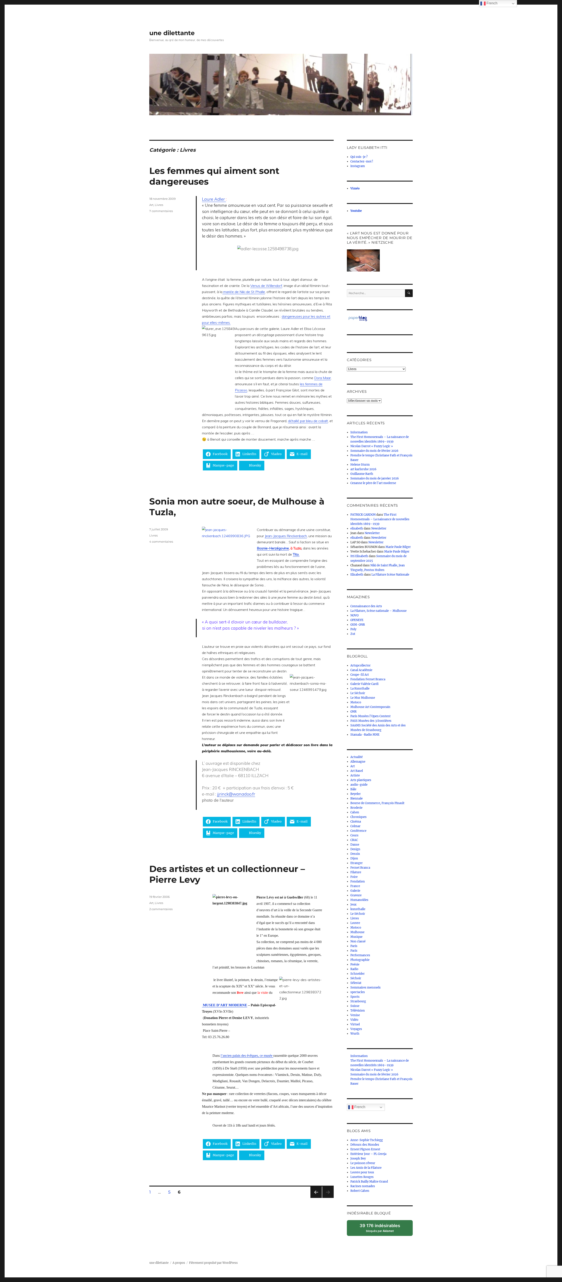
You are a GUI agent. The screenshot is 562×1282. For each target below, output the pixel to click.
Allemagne (357, 761)
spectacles (357, 992)
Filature (355, 872)
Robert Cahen (359, 1191)
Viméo (355, 188)
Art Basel (356, 771)
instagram (357, 166)
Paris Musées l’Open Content (370, 716)
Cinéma (355, 821)
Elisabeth (356, 574)
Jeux (353, 904)
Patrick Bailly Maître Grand (369, 1181)
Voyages (356, 1029)
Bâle (353, 789)
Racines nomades (362, 1186)
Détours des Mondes (364, 1145)
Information (359, 432)
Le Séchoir (357, 693)
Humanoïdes (359, 900)
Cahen (354, 812)
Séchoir (355, 978)
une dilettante (172, 33)
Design (355, 849)
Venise (355, 1015)
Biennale (356, 798)
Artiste (355, 775)
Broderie (356, 808)
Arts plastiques (360, 780)
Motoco (355, 702)
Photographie (359, 960)
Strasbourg (358, 1001)
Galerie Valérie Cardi (364, 684)
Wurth (354, 1033)
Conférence (358, 831)
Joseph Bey (358, 1158)
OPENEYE (356, 620)
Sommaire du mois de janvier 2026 (374, 478)
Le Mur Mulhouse (362, 698)
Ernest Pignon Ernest (365, 1149)
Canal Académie (361, 670)
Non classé (358, 941)
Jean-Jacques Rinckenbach (286, 536)
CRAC (354, 840)
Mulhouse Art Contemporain (370, 707)
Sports (355, 997)
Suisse (354, 1006)
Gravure (356, 895)
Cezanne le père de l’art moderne (373, 483)
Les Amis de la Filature (366, 1168)
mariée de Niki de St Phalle (243, 292)
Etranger (356, 863)
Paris (353, 946)
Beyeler (355, 794)
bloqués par (382, 1229)
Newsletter (378, 528)
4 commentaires (161, 541)
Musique (356, 937)
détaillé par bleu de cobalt (308, 421)
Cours (354, 835)
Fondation (357, 881)
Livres (159, 205)
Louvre (355, 923)
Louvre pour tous (362, 1172)
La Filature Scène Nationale (390, 574)
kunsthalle (357, 909)
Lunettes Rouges (362, 1177)
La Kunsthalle (359, 688)
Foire (354, 877)
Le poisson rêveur (362, 1163)
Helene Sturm (360, 464)
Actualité (356, 757)
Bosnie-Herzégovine (273, 548)
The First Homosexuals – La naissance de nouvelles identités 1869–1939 (379, 519)
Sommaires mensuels (365, 987)
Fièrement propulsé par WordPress (213, 1263)
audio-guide (358, 785)
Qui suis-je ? (358, 157)
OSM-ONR (357, 625)
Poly (353, 629)
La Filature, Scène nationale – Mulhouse (378, 611)
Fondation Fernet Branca (367, 679)
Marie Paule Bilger (398, 547)
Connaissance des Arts (366, 606)
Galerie (355, 891)
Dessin (355, 854)
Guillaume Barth (361, 474)
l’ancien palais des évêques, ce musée (247, 1055)
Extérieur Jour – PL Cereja (368, 1154)
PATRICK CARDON (363, 515)
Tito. (296, 554)
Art (151, 205)
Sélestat (355, 983)
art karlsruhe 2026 (363, 469)
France (355, 886)
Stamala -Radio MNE (364, 734)
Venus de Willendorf (266, 285)
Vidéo (354, 1020)
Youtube (356, 211)
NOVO (354, 615)
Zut (352, 634)
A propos (179, 1263)
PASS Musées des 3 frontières (370, 721)
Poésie (354, 964)
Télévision (357, 1010)
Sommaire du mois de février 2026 (374, 451)
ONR (353, 711)
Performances (360, 955)
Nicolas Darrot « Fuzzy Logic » (371, 446)
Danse (354, 844)
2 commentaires (161, 909)
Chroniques (358, 817)
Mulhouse (357, 932)
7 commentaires (161, 211)
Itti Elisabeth (359, 556)
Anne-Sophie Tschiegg (366, 1140)
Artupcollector (360, 665)
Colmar (355, 826)
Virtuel (355, 1024)
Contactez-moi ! (361, 161)
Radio (354, 969)
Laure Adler (214, 199)
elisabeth (356, 528)
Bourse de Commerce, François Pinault (377, 803)
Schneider (357, 974)
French (359, 1107)
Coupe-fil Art (359, 675)
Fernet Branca (360, 868)
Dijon (354, 858)
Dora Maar (322, 378)
